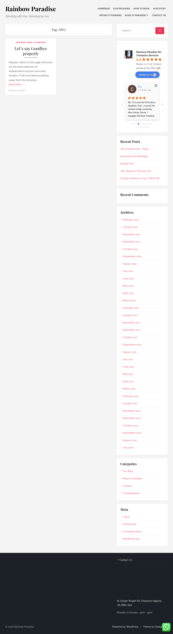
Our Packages (121, 8)
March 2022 (129, 300)
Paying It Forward (110, 15)
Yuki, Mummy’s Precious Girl (135, 171)
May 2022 (128, 285)
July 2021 (128, 359)
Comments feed (132, 531)
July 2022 (128, 271)
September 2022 (132, 256)
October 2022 (130, 249)
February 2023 (131, 219)
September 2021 (132, 344)
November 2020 (132, 418)
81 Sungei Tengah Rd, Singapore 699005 (139, 601)
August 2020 (130, 440)
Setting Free (127, 163)
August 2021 (129, 352)
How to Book (141, 8)
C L (140, 86)
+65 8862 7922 (124, 605)
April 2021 (128, 381)
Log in (126, 517)
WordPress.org (131, 538)
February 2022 (131, 308)
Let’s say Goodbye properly (31, 51)
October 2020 (130, 425)
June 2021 (128, 366)
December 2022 (131, 234)
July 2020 (128, 447)
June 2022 (128, 278)
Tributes (127, 486)
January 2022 (130, 315)
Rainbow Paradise (30, 9)
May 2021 (128, 374)
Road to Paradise (135, 15)
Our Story (159, 8)
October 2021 (130, 337)
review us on (145, 74)
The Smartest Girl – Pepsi (134, 149)
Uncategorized (131, 493)
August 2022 (130, 263)
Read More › (16, 84)
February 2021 (131, 396)
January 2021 (130, 403)
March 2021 (129, 388)
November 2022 (131, 241)
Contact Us (159, 15)
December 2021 (131, 322)
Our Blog (21, 42)
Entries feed (129, 524)
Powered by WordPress (125, 626)
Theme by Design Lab (155, 626)
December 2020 (132, 411)
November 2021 (131, 330)
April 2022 (128, 293)
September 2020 (132, 433)
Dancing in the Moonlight (134, 156)
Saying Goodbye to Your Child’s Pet (139, 178)
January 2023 (130, 227)
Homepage (104, 8)
